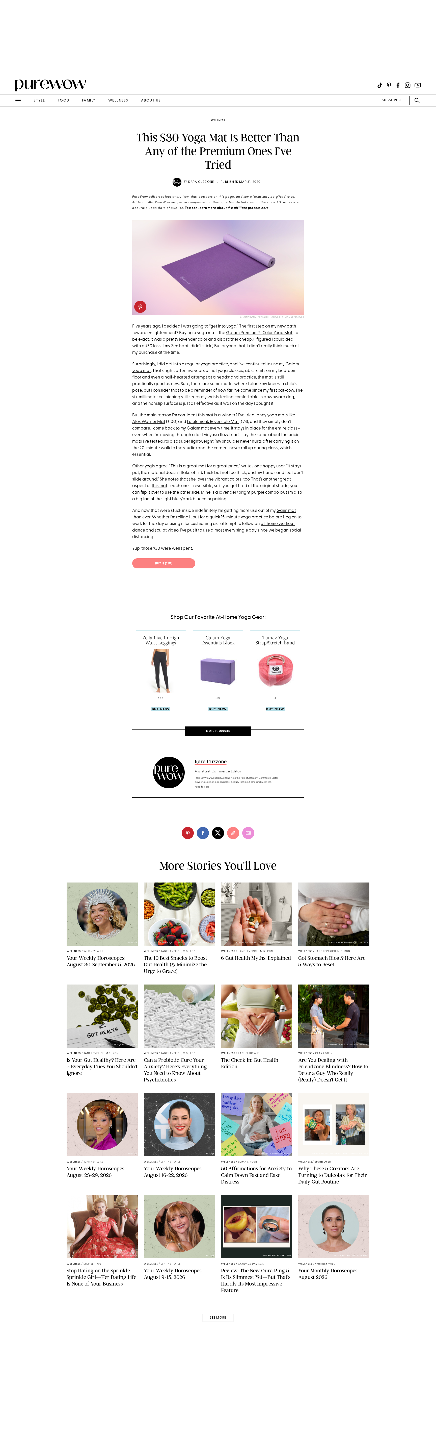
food (63, 101)
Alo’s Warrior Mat (148, 422)
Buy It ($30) (163, 563)
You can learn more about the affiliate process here (227, 208)
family (89, 101)
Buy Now (161, 709)
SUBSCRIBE (392, 100)
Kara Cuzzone (201, 182)
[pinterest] (10, 66)
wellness (118, 101)
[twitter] (218, 833)
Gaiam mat (198, 428)
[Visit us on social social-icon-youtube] (418, 85)
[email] (10, 120)
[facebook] (203, 833)
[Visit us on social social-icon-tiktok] (380, 85)
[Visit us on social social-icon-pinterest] (389, 85)
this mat (159, 486)
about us (151, 101)
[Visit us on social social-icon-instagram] (407, 85)
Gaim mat (286, 511)
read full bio (202, 787)
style (39, 101)
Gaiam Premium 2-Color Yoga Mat (259, 333)
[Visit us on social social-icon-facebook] (398, 85)
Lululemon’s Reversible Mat (213, 422)
